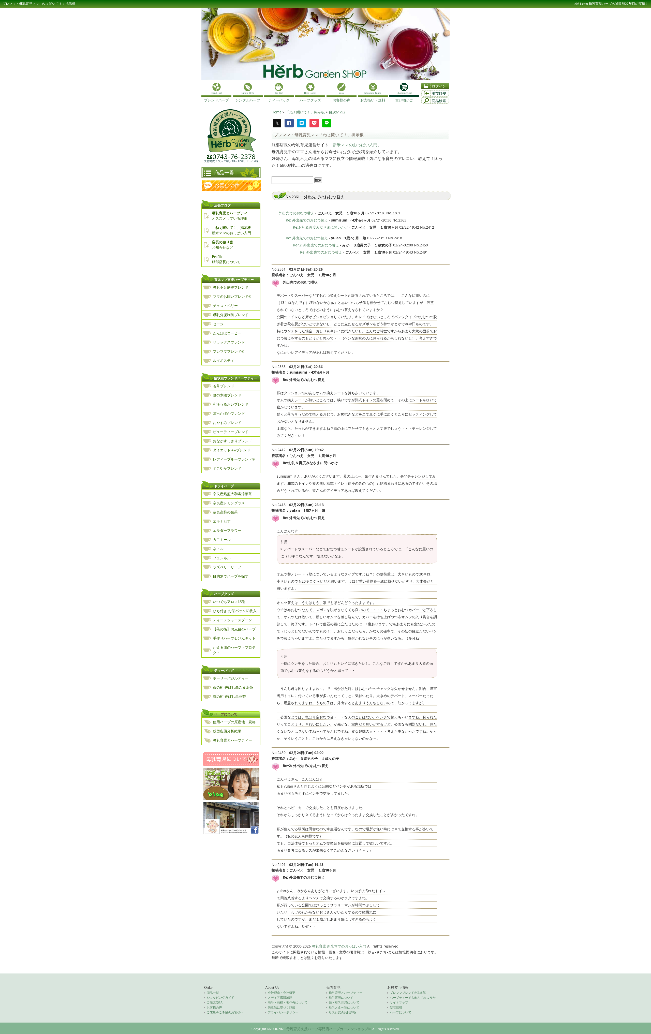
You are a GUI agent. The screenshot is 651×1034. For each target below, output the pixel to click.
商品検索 (439, 101)
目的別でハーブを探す (230, 576)
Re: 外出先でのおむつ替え (307, 220)
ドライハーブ (224, 486)
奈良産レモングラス (229, 503)
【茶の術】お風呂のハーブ (234, 629)
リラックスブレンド (229, 342)
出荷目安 (439, 94)
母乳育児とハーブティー (232, 740)
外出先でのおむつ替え (296, 213)
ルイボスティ (223, 361)
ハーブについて (225, 714)
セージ (218, 324)
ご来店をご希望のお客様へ (225, 1012)
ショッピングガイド (220, 997)
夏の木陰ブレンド (227, 395)
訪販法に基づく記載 (281, 1007)
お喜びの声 (227, 185)
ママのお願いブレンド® (232, 297)
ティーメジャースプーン (232, 620)
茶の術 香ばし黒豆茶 (229, 697)
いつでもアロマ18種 (229, 602)
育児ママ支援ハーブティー (234, 280)
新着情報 (396, 1007)
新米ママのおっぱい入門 (355, 144)
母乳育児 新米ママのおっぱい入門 (339, 946)
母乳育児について (341, 997)
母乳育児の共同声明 (342, 1012)
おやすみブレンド (227, 423)
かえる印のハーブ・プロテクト (234, 650)
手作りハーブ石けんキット (234, 638)
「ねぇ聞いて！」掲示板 (306, 112)
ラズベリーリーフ (227, 567)
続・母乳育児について (344, 1002)
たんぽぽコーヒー (227, 333)
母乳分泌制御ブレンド (230, 315)
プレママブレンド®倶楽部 (408, 993)
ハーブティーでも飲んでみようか (413, 997)
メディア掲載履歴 (280, 997)
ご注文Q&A (215, 1002)
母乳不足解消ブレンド (230, 287)
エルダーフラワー (227, 531)
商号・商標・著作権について (287, 1002)
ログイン (439, 86)
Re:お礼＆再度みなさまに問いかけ (320, 227)
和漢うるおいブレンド (230, 404)
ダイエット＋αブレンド (231, 450)
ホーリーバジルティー (230, 678)
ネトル (218, 549)
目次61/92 (337, 112)
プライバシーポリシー (283, 1012)
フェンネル (222, 558)
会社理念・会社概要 (281, 993)
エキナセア (222, 521)
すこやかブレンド (227, 468)
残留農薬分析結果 (227, 731)
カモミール (222, 540)
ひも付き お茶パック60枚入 (235, 611)
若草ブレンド (223, 386)
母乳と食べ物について (344, 1007)
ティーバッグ (224, 670)
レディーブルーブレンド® (234, 459)
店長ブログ (222, 205)
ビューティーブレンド (230, 432)
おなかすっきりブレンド (232, 441)
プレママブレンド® (228, 351)
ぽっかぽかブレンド (229, 414)
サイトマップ (399, 1002)
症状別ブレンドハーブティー (235, 378)
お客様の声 (214, 1007)
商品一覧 (224, 172)
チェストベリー (225, 306)
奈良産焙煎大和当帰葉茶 (232, 494)
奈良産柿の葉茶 (225, 512)
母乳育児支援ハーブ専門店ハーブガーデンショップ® (328, 1029)
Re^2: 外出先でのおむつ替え (316, 245)
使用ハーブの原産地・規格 (234, 722)
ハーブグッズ (224, 594)
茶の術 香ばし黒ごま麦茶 (233, 687)
